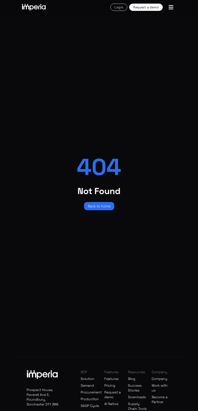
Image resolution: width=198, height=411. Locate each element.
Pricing (109, 385)
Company (159, 379)
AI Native (111, 404)
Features (111, 379)
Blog (131, 379)
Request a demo (146, 7)
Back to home (99, 206)
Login (118, 7)
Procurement (91, 392)
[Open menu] (171, 7)
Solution (87, 379)
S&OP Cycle (90, 406)
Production (90, 399)
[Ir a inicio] (34, 7)
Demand (87, 385)
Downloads (137, 397)
